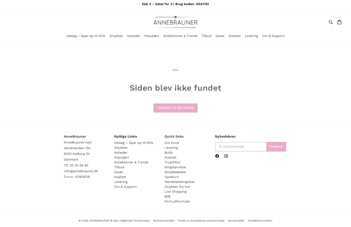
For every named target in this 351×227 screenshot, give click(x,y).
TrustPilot (172, 162)
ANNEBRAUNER (99, 220)
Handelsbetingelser (180, 182)
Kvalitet (120, 177)
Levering (121, 182)
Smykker (121, 148)
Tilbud (119, 167)
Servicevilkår (236, 220)
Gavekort (172, 177)
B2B (167, 196)
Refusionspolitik (163, 220)
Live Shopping (176, 191)
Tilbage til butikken (175, 107)
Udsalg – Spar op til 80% (133, 143)
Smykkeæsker (175, 172)
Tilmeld (276, 146)
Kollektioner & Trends (131, 162)
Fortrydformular (177, 201)
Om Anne (172, 143)
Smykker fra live (177, 187)
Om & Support (125, 187)
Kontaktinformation (260, 220)
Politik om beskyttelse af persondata (201, 220)
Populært (121, 157)
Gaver (118, 172)
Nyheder (120, 152)
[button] (116, 36)
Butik (169, 152)
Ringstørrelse (175, 167)
